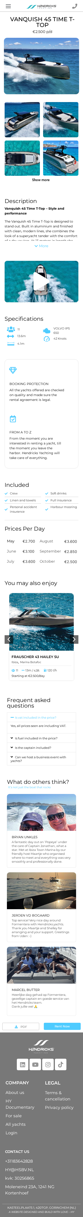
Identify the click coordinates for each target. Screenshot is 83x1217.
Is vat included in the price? (35, 717)
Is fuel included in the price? (36, 738)
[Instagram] (48, 1064)
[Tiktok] (60, 1064)
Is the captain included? (33, 748)
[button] (8, 7)
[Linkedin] (22, 1064)
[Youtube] (35, 1064)
